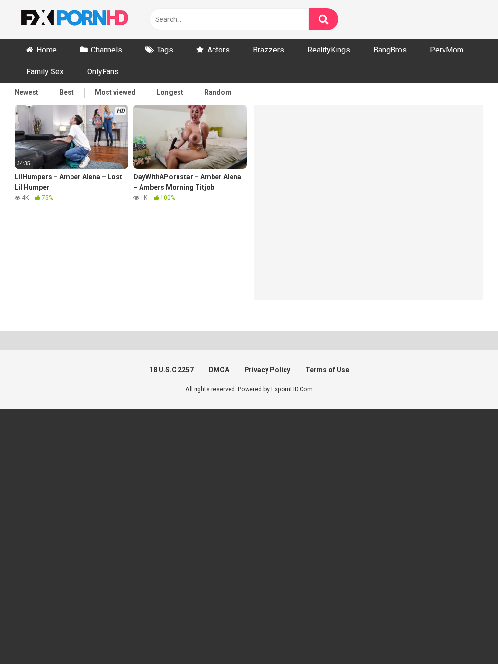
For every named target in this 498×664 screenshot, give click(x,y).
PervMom (446, 49)
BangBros (390, 49)
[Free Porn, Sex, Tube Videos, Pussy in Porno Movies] (87, 19)
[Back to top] (465, 635)
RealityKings (328, 49)
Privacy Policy (267, 370)
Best (66, 92)
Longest (170, 92)
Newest (26, 92)
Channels (106, 49)
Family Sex (45, 71)
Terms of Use (327, 370)
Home (46, 49)
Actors (218, 49)
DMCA (219, 370)
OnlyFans (103, 71)
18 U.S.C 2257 (171, 370)
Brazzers (268, 49)
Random (217, 92)
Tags (165, 49)
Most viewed (115, 92)
